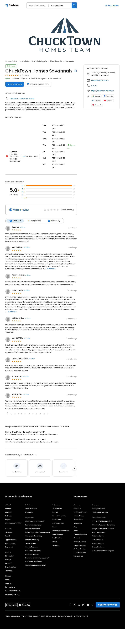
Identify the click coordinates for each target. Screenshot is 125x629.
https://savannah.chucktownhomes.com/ (103, 91)
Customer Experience (33, 562)
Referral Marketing (32, 540)
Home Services (58, 523)
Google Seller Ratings (13, 523)
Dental (55, 512)
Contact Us (78, 556)
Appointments (10, 540)
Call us (94, 85)
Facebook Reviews (32, 554)
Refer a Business (98, 547)
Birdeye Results (80, 549)
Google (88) (36, 221)
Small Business (31, 509)
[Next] (74, 468)
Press (76, 531)
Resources (78, 523)
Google (97, 96)
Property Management (61, 531)
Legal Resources (80, 553)
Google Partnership (12, 591)
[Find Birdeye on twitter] (75, 604)
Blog (75, 527)
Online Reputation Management (37, 532)
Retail (54, 542)
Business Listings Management (37, 558)
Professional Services (100, 512)
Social (7, 536)
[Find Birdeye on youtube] (88, 604)
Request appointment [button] (100, 80)
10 (44, 413)
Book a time (78, 520)
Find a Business (97, 536)
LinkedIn (97, 100)
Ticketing (8, 571)
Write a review (112, 5)
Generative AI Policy (65, 616)
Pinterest (98, 105)
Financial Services (59, 516)
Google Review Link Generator (103, 529)
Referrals (8, 516)
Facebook (109, 96)
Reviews (8, 512)
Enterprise (29, 512)
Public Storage (57, 534)
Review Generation (32, 529)
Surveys (8, 560)
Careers (77, 538)
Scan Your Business (99, 532)
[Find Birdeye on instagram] (83, 604)
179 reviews (24, 75)
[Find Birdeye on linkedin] (79, 604)
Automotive (57, 509)
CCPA (54, 616)
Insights (8, 563)
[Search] (74, 5)
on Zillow (23, 227)
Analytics (8, 583)
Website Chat (30, 543)
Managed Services (98, 509)
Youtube (109, 100)
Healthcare (56, 520)
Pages (7, 520)
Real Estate (24, 61)
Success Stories (80, 542)
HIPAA (48, 616)
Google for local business (34, 521)
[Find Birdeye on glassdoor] (92, 604)
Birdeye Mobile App (12, 594)
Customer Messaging (33, 536)
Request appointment (39, 84)
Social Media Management (35, 565)
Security (36, 616)
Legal (54, 527)
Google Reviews (31, 547)
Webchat (8, 532)
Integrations (10, 587)
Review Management (33, 525)
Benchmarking (10, 567)
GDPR (43, 616)
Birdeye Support (98, 543)
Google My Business (33, 551)
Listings (8, 509)
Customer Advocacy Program (103, 551)
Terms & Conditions (13, 616)
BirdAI (7, 580)
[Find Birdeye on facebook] (70, 604)
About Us (77, 509)
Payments (9, 547)
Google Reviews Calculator (102, 521)
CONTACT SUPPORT (107, 605)
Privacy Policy (27, 616)
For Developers (97, 540)
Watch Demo (79, 516)
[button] (47, 413)
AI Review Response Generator (103, 525)
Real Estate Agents (39, 61)
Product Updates (80, 534)
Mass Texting (10, 543)
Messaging (9, 556)
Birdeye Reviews (80, 545)
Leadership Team (80, 512)
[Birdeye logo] (12, 5)
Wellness (55, 545)
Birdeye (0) (55, 221)
